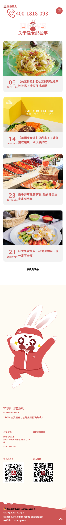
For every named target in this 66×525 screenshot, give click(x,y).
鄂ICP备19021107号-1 (13, 512)
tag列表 (6, 520)
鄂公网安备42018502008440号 (21, 509)
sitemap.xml (20, 520)
